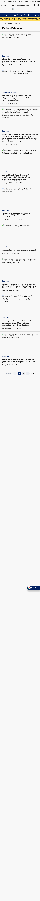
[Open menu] (1, 5)
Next (32, 373)
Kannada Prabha (23, 1)
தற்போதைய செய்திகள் (23, 15)
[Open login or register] (38, 5)
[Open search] (5, 5)
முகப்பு (8, 15)
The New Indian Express (8, 1)
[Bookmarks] (34, 5)
